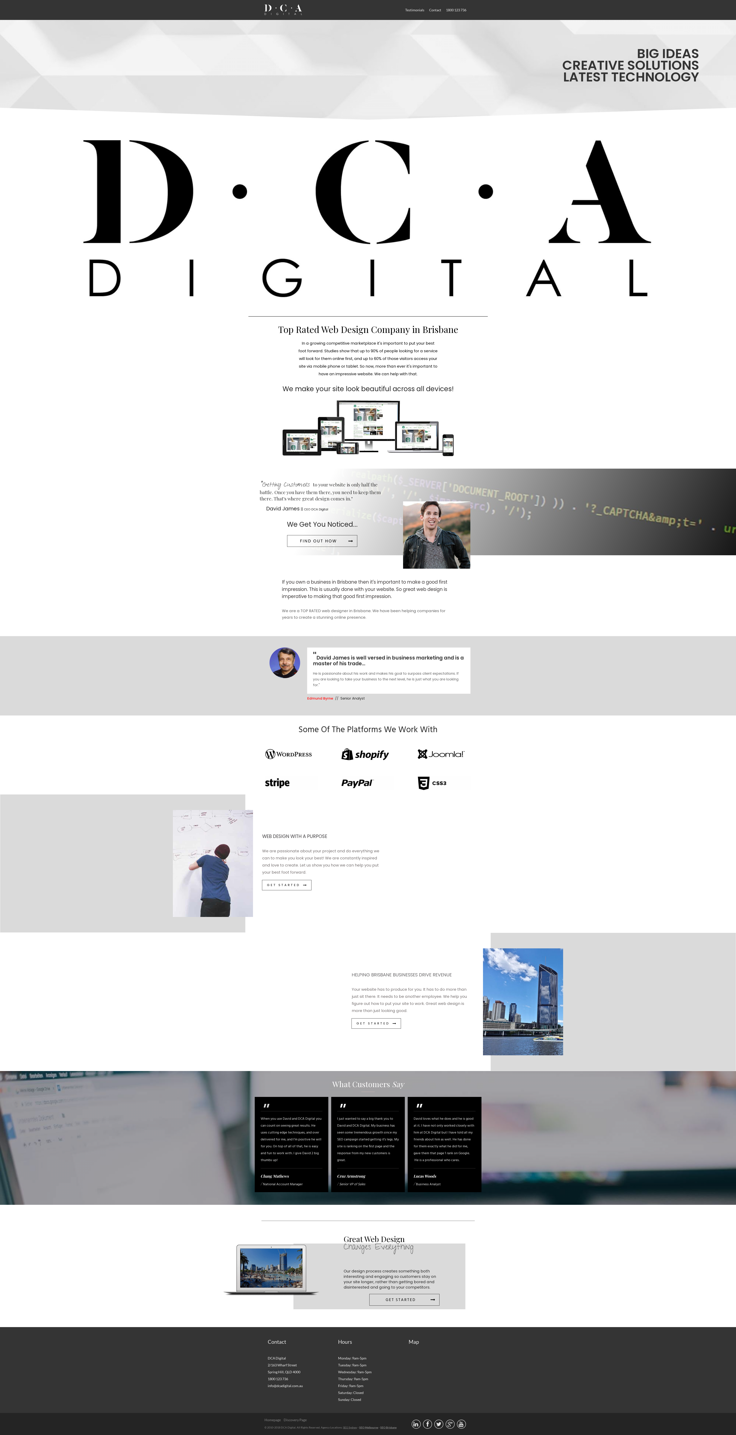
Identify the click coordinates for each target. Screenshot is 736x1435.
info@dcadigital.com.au (285, 1386)
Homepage (272, 1420)
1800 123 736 (456, 10)
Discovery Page (295, 1420)
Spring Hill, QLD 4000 (284, 1372)
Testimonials (414, 10)
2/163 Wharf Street (282, 1365)
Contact (435, 10)
